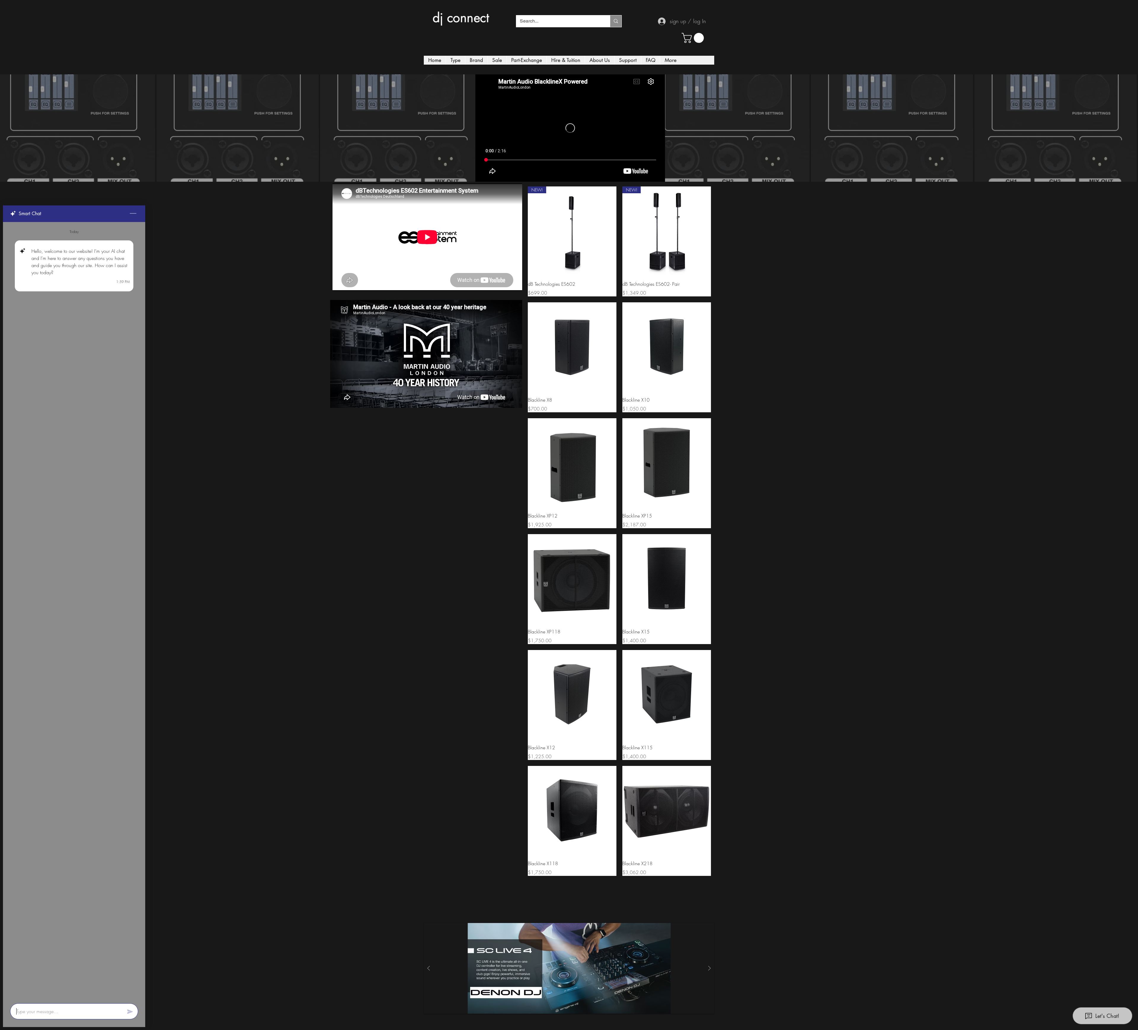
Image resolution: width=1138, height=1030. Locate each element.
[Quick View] (572, 346)
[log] (74, 611)
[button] (694, 38)
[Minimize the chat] (133, 213)
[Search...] (615, 21)
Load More (619, 893)
